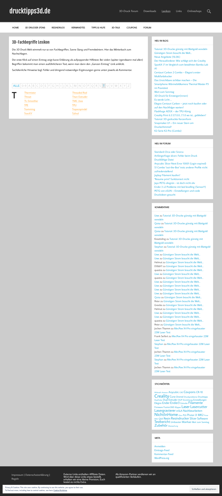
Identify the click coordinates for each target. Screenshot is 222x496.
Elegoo (158, 403)
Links (179, 11)
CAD (181, 392)
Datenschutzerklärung (37, 474)
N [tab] (80, 86)
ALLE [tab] (16, 86)
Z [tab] (129, 86)
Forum (147, 27)
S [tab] (100, 86)
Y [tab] (125, 86)
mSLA (179, 410)
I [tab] (60, 86)
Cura (173, 396)
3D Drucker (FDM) (35, 27)
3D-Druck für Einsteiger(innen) (171, 95)
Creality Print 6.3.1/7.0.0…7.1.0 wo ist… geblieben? (180, 115)
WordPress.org (161, 458)
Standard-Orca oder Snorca (168, 151)
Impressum (17, 474)
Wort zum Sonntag (164, 91)
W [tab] (116, 86)
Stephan (158, 246)
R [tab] (96, 86)
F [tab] (49, 86)
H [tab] (57, 86)
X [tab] (121, 86)
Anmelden (159, 446)
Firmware (158, 407)
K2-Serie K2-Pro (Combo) (168, 130)
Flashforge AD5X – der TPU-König (172, 111)
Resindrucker (180, 418)
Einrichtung (188, 399)
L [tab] (71, 86)
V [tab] (112, 86)
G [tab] (53, 86)
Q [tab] (92, 86)
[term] (30, 92)
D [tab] (41, 86)
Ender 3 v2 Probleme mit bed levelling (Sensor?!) (180, 186)
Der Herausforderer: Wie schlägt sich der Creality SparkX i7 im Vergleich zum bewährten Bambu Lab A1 (181, 64)
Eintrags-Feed (161, 450)
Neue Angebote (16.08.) (167, 56)
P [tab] (88, 86)
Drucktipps (203, 396)
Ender (166, 403)
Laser (186, 406)
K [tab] (67, 86)
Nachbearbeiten (192, 410)
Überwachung (173, 426)
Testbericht (162, 421)
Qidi (161, 418)
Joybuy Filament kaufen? (167, 175)
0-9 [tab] (24, 86)
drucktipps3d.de (29, 11)
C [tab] (37, 86)
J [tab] (63, 86)
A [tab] (29, 86)
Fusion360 (168, 407)
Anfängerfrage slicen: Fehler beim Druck (175, 155)
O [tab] (84, 86)
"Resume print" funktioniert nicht (171, 179)
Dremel (179, 396)
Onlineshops (194, 11)
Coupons (132, 27)
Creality (161, 396)
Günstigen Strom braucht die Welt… (173, 52)
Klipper (178, 407)
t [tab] (13, 95)
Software (202, 418)
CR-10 (199, 392)
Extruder (184, 403)
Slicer (193, 418)
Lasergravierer (165, 410)
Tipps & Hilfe (98, 27)
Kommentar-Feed (163, 454)
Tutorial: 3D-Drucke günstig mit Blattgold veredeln (180, 49)
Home (15, 27)
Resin (167, 418)
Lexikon (166, 11)
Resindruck (58, 27)
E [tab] (45, 86)
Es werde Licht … (163, 99)
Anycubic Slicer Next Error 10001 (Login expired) (180, 163)
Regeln (15, 478)
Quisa (157, 223)
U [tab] (108, 86)
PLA (185, 415)
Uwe (156, 215)
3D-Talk (116, 27)
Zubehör (160, 425)
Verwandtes (78, 27)
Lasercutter (198, 406)
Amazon (165, 392)
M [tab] (75, 86)
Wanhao (186, 422)
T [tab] (103, 86)
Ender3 (175, 403)
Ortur (180, 415)
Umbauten (176, 422)
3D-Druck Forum (128, 11)
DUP (180, 399)
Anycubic (174, 392)
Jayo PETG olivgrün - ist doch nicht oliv (174, 183)
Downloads (150, 11)
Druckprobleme (190, 396)
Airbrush (157, 392)
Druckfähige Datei (164, 159)
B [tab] (33, 86)
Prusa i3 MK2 (195, 415)
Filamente (195, 402)
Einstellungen (200, 399)
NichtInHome (166, 414)
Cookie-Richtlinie (60, 490)
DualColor (158, 400)
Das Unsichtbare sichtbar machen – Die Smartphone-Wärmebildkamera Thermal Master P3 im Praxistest (181, 84)
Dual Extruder (170, 399)
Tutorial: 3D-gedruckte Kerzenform (172, 119)
